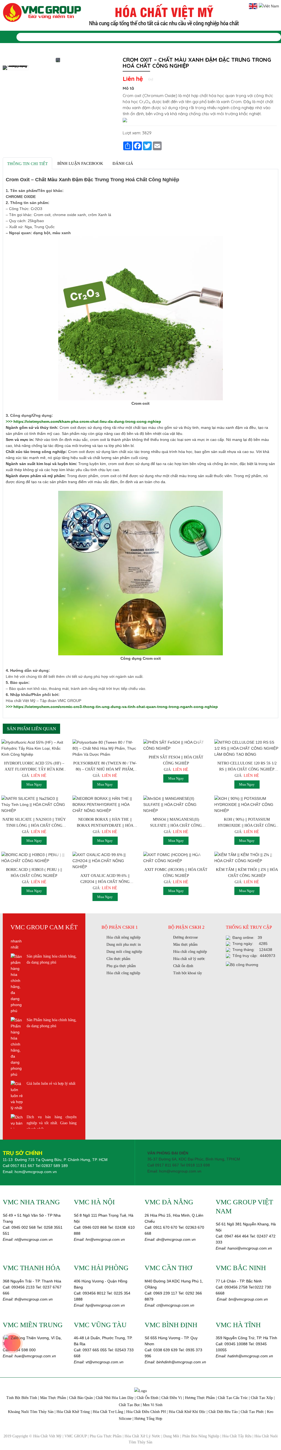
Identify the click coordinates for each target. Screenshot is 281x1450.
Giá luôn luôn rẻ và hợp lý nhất (51, 1020)
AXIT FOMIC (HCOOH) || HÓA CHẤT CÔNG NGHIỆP (175, 873)
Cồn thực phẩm (118, 959)
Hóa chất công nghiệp (123, 973)
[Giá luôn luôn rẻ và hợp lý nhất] (17, 1032)
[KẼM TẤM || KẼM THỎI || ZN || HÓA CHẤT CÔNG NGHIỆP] (247, 858)
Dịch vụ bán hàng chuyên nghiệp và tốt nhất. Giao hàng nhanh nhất (52, 1059)
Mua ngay (34, 784)
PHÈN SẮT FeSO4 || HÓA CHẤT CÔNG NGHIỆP (176, 760)
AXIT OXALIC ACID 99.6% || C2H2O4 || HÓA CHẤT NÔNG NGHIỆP (105, 879)
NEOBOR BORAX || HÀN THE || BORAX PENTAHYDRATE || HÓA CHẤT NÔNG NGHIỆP (105, 823)
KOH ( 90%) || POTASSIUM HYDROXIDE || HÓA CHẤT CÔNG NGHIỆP (247, 823)
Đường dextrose (185, 937)
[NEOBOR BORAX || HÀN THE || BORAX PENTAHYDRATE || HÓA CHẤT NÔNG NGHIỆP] (105, 804)
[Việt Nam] (269, 6)
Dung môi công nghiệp (124, 952)
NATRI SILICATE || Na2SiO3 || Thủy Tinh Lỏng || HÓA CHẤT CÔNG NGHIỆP (34, 823)
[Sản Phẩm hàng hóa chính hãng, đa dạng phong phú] (17, 983)
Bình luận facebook (80, 163)
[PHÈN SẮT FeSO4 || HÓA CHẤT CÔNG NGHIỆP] (176, 745)
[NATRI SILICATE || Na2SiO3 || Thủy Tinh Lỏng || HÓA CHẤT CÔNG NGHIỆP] (34, 804)
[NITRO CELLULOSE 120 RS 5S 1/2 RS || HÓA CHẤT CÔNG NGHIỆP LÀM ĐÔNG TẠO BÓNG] (247, 748)
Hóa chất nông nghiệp (123, 937)
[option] (15, 70)
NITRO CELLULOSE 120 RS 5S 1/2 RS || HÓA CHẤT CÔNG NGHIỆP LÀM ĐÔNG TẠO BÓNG (247, 767)
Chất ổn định (183, 966)
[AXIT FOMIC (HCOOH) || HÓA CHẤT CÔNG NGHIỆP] (176, 858)
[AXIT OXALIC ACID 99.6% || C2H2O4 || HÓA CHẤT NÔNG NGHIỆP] (105, 861)
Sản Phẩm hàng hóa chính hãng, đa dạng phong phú (52, 959)
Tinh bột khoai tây (187, 973)
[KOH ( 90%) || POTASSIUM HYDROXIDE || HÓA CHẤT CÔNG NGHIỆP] (247, 804)
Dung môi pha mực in (123, 944)
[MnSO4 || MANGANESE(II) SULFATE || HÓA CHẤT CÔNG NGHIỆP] (176, 804)
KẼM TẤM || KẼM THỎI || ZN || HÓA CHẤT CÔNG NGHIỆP (247, 873)
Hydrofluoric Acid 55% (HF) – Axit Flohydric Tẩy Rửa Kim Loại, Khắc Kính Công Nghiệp (34, 767)
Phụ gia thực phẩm (121, 966)
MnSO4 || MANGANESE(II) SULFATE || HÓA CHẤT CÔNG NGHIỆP (176, 823)
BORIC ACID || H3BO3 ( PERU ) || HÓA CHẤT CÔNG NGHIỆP (34, 873)
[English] (254, 6)
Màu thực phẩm (185, 944)
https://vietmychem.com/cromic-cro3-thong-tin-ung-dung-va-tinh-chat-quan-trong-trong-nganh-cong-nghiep (115, 706)
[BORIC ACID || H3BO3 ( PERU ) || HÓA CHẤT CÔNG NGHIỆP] (34, 858)
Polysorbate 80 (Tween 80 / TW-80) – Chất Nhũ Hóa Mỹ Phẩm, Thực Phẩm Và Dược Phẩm (105, 767)
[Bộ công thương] (242, 964)
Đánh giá (123, 163)
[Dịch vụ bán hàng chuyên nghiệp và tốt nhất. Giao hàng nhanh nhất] (17, 1083)
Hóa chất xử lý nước (189, 959)
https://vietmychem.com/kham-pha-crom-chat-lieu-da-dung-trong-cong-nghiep (87, 421)
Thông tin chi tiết (27, 164)
